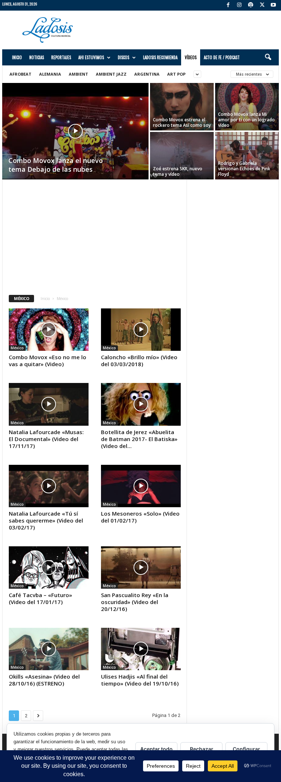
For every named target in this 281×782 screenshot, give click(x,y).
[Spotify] (250, 5)
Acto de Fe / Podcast (222, 57)
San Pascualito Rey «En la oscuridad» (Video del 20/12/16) (134, 601)
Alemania (50, 74)
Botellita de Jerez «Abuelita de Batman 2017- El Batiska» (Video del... (139, 438)
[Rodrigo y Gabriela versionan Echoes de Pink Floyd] (247, 155)
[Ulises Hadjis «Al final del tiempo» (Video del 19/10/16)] (141, 649)
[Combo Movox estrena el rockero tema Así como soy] (182, 106)
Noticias (36, 57)
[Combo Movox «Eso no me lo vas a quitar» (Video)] (49, 329)
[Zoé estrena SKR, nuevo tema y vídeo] (182, 155)
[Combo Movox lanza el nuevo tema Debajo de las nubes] (75, 138)
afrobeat (20, 74)
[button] (268, 57)
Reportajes (61, 57)
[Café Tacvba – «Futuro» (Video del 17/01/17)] (49, 567)
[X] (262, 5)
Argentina (147, 74)
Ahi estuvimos (91, 57)
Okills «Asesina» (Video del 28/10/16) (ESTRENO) (44, 680)
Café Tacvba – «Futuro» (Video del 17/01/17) (40, 598)
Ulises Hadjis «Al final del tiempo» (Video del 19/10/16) (140, 680)
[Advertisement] (185, 30)
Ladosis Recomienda (160, 57)
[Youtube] (273, 5)
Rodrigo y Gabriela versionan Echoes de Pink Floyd (244, 168)
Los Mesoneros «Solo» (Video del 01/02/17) (140, 517)
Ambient (78, 74)
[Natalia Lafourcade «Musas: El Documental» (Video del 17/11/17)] (49, 404)
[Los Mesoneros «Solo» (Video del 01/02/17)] (141, 486)
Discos (123, 57)
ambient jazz (111, 74)
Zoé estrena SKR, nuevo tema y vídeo (177, 171)
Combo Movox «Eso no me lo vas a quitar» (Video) (47, 360)
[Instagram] (239, 5)
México (17, 347)
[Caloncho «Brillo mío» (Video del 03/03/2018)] (141, 329)
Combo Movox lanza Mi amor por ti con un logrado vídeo (246, 119)
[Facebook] (228, 5)
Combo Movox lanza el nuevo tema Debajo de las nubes (55, 165)
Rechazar (201, 749)
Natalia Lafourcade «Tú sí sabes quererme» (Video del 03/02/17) (46, 520)
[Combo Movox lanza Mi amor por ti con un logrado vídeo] (247, 106)
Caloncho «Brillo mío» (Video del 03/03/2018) (139, 360)
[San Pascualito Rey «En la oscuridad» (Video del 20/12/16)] (141, 567)
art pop (176, 74)
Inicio (17, 57)
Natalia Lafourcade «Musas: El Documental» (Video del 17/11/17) (46, 438)
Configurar (246, 749)
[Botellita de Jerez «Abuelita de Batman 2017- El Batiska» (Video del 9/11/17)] (141, 404)
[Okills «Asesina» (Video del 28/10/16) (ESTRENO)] (49, 649)
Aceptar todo (156, 749)
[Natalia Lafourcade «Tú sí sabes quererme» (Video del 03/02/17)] (49, 486)
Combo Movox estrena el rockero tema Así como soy (182, 122)
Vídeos (190, 57)
